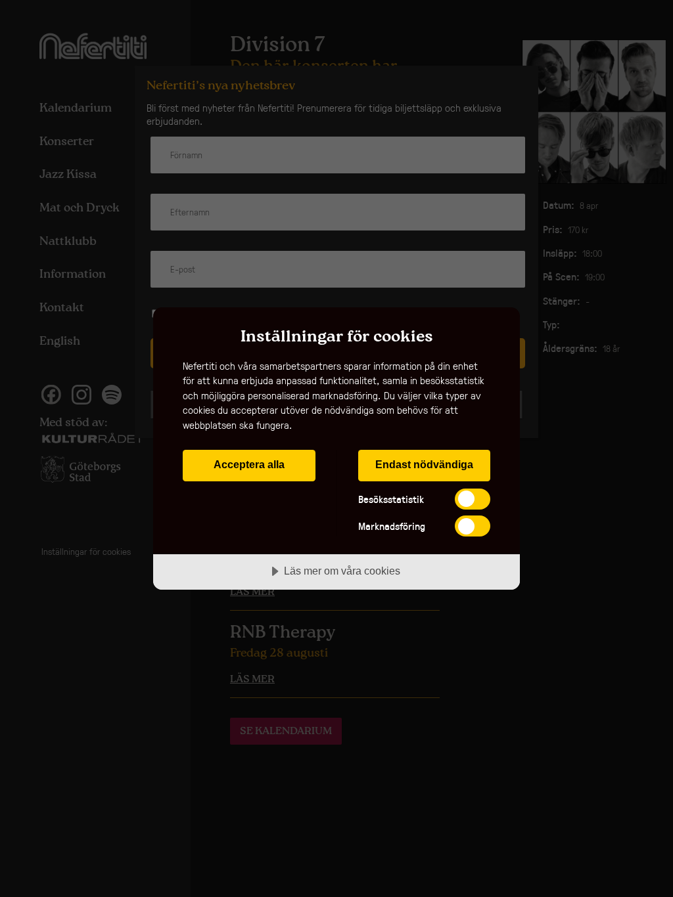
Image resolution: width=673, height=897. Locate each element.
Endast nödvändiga (424, 464)
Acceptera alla (249, 464)
